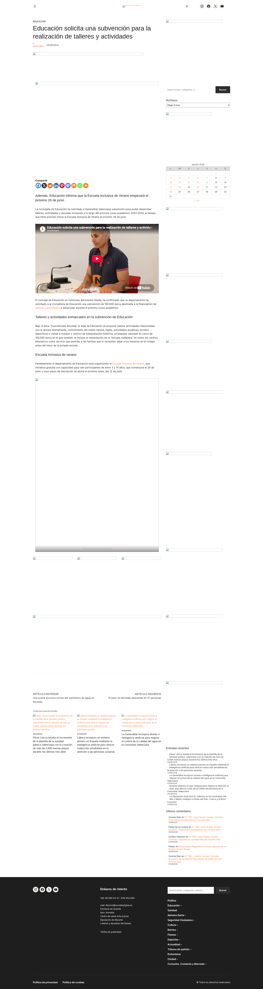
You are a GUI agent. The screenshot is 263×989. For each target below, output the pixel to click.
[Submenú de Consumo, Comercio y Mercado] (206, 964)
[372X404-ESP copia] (194, 209)
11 (180, 182)
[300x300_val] (189, 342)
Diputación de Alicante (111, 919)
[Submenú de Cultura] (177, 925)
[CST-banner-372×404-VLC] (52, 559)
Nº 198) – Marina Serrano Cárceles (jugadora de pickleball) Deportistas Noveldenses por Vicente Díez (195, 859)
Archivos (171, 100)
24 (170, 191)
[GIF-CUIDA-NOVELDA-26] (194, 683)
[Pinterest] (62, 185)
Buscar (222, 89)
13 (198, 182)
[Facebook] (38, 185)
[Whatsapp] (79, 185)
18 (180, 187)
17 (171, 187)
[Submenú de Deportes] (180, 939)
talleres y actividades (47, 307)
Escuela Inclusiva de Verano (128, 363)
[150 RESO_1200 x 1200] (189, 114)
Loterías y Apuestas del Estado (115, 923)
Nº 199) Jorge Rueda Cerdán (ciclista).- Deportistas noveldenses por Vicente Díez (196, 818)
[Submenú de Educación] (181, 905)
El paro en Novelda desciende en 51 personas (135, 697)
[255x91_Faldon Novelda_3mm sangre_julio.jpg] (97, 617)
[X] (44, 185)
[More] (85, 185)
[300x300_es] (97, 559)
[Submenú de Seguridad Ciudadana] (194, 920)
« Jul (197, 200)
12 (189, 182)
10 (170, 182)
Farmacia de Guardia (110, 909)
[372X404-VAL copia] (141, 559)
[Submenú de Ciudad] (177, 959)
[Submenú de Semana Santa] (185, 915)
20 (198, 187)
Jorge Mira (38, 45)
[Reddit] (50, 185)
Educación (39, 21)
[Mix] (74, 185)
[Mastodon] (68, 185)
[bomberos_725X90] (88, 54)
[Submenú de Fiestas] (177, 934)
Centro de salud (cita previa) (114, 916)
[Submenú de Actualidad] (181, 944)
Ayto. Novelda (107, 912)
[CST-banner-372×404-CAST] (194, 22)
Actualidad (37, 734)
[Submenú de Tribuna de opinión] (191, 949)
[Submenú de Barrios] (177, 930)
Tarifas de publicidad (110, 932)
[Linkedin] (56, 185)
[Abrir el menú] (35, 6)
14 (207, 182)
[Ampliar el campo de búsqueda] (187, 6)
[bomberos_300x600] (189, 454)
